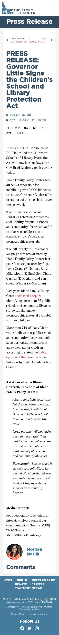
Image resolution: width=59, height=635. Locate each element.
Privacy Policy (18, 613)
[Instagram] (37, 628)
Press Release (30, 21)
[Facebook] (22, 628)
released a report (29, 296)
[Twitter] (29, 628)
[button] (51, 8)
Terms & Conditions (37, 613)
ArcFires (35, 609)
